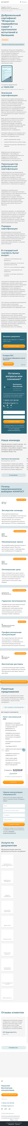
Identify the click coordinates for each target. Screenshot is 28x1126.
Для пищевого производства (14, 707)
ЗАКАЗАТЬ (13, 782)
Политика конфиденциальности (10, 1116)
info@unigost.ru (10, 403)
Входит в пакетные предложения (13, 44)
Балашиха (24, 2)
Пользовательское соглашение (10, 1118)
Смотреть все (13, 1047)
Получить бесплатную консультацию (14, 681)
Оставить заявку (14, 346)
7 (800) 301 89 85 (11, 400)
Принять (17, 1124)
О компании (13, 475)
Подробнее (8, 364)
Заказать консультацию (9, 1094)
